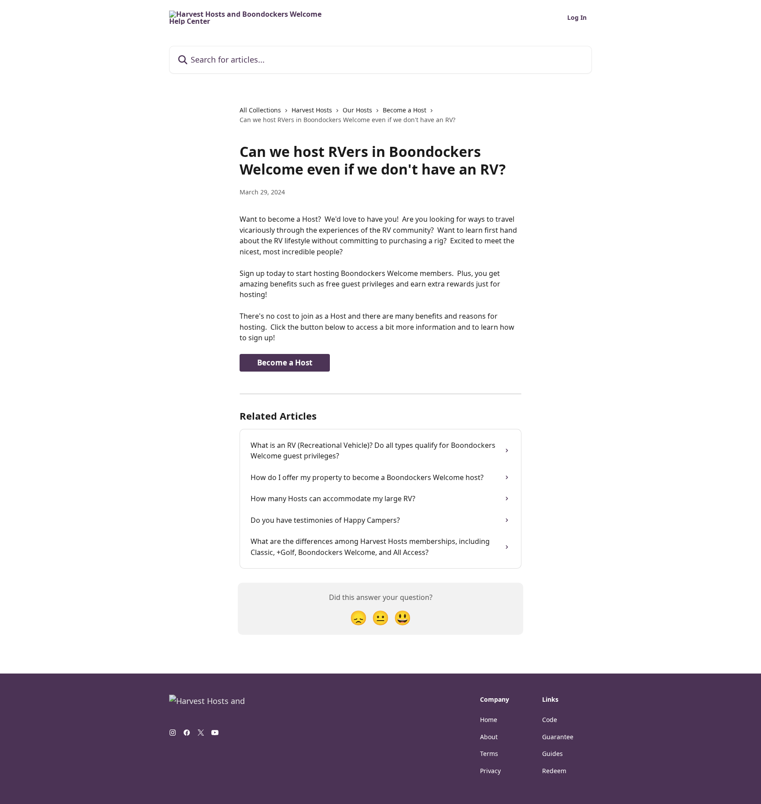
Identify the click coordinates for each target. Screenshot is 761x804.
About (489, 737)
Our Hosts (357, 110)
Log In (577, 18)
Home (488, 719)
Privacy (490, 771)
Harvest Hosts (312, 110)
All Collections (260, 110)
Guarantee (557, 737)
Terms (489, 753)
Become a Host (404, 110)
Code (549, 719)
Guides (552, 753)
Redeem (554, 771)
